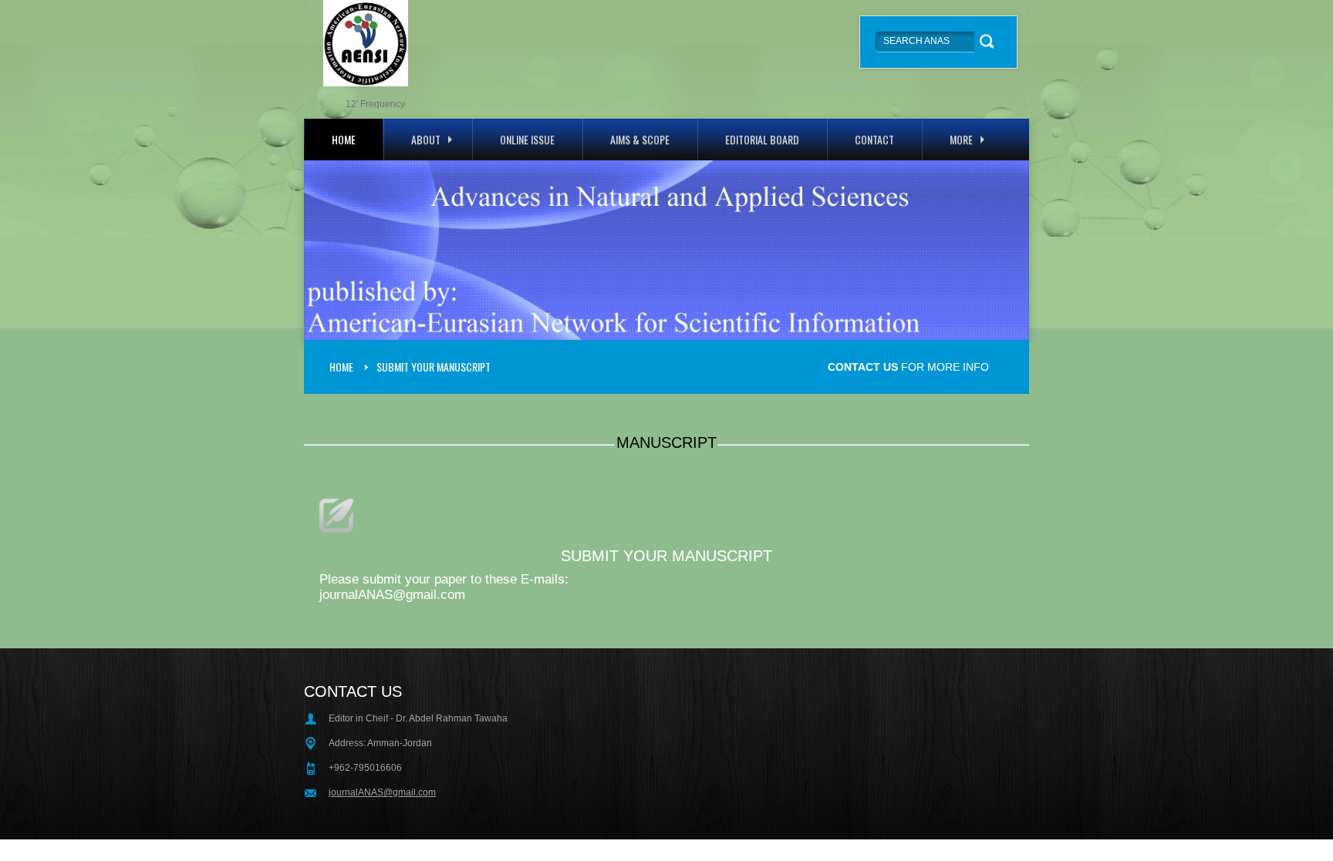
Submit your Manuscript (433, 366)
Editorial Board (762, 139)
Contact (874, 139)
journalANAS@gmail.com (382, 792)
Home (344, 139)
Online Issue (527, 139)
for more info (908, 367)
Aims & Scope (640, 139)
